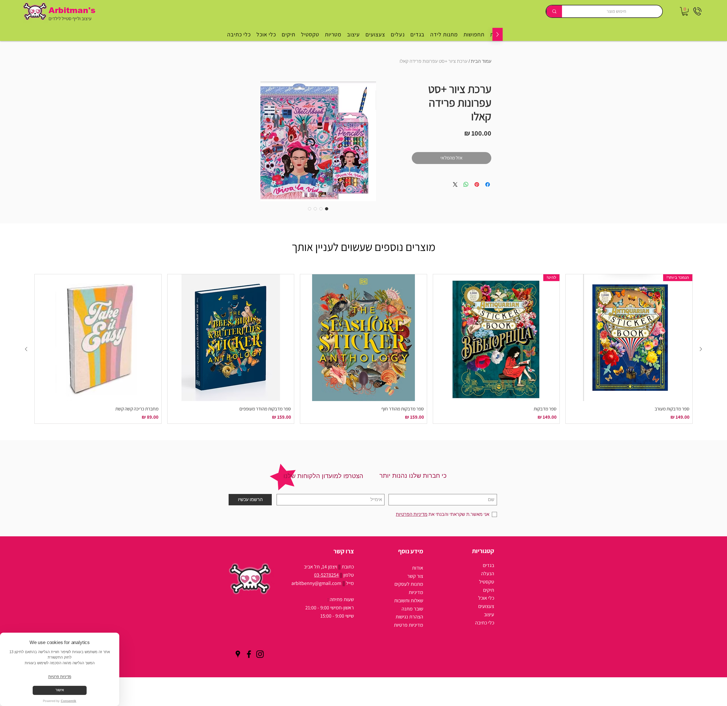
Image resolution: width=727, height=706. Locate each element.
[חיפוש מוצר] (554, 11)
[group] (363, 349)
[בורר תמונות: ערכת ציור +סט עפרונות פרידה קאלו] (326, 208)
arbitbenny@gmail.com (316, 583)
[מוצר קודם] (700, 349)
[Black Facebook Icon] (249, 654)
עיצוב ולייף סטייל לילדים (70, 18)
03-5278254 (326, 575)
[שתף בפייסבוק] (487, 184)
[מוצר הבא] (26, 349)
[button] (685, 11)
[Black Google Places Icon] (238, 654)
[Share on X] (455, 184)
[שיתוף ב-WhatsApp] (466, 184)
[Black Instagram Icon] (260, 654)
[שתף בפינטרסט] (476, 184)
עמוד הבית (481, 61)
